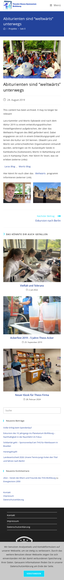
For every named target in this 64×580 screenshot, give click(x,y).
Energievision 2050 (11, 481)
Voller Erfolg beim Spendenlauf (17, 427)
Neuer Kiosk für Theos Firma (32, 395)
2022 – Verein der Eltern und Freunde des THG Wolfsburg (29, 477)
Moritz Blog (25, 166)
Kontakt (7, 492)
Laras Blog (10, 166)
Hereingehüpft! (10, 451)
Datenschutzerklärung (13, 499)
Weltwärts (40, 173)
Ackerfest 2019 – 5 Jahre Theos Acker (32, 338)
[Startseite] (4, 28)
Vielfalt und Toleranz (32, 285)
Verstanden (34, 573)
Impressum (8, 496)
